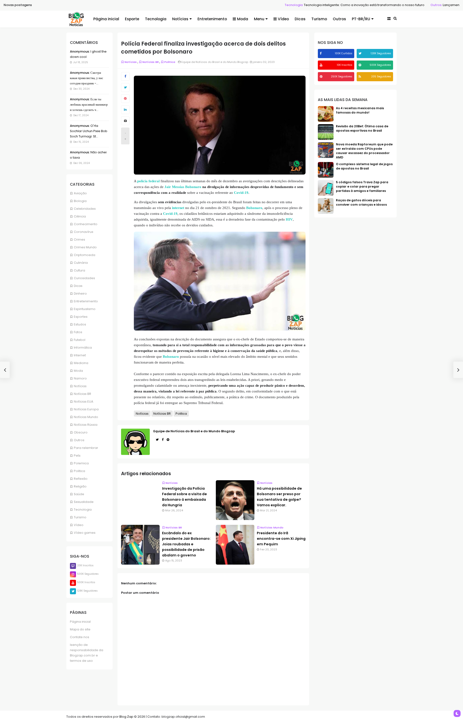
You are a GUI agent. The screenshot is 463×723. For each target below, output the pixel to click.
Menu (259, 18)
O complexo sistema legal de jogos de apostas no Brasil (364, 166)
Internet (80, 355)
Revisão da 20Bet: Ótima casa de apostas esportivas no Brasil (362, 128)
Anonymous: (80, 51)
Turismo (319, 18)
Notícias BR (82, 394)
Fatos (78, 332)
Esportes (81, 316)
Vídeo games (84, 532)
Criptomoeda (84, 255)
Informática (83, 347)
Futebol (79, 340)
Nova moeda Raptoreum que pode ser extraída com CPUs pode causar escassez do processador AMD (364, 150)
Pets (77, 455)
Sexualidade (84, 502)
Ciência (80, 216)
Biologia (80, 201)
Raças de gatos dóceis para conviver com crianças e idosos (361, 202)
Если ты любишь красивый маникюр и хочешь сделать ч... (89, 104)
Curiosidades (84, 278)
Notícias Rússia (85, 424)
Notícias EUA (83, 401)
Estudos (80, 324)
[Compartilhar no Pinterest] (125, 98)
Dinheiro (80, 293)
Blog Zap (126, 716)
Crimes (79, 239)
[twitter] (361, 53)
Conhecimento (85, 224)
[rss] (360, 76)
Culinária (81, 262)
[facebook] (321, 53)
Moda (242, 18)
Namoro (80, 378)
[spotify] (360, 65)
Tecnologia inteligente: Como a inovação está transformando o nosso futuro (332, 5)
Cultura (79, 270)
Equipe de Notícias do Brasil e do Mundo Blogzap (194, 431)
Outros (403, 5)
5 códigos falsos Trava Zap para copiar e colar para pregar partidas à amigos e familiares (362, 186)
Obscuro (81, 432)
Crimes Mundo (85, 247)
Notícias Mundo (86, 417)
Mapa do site (80, 629)
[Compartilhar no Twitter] (125, 87)
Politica (79, 471)
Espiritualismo (84, 309)
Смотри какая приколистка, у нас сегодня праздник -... (86, 78)
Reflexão (81, 478)
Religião (80, 486)
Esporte (132, 18)
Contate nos (79, 637)
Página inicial (106, 18)
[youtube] (322, 65)
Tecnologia (261, 5)
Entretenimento (212, 18)
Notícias (180, 18)
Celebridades (85, 208)
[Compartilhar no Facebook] (125, 76)
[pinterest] (322, 76)
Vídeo (283, 18)
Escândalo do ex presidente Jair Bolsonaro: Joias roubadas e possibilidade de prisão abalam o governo (186, 544)
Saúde (79, 494)
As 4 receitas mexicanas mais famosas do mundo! (360, 110)
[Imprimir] (125, 120)
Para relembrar (86, 448)
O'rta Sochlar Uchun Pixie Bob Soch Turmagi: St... (88, 131)
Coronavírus (83, 232)
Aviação (80, 193)
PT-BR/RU (361, 18)
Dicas (300, 18)
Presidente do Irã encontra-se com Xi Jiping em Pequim (281, 539)
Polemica (81, 463)
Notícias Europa (86, 409)
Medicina (81, 363)
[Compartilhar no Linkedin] (125, 109)
